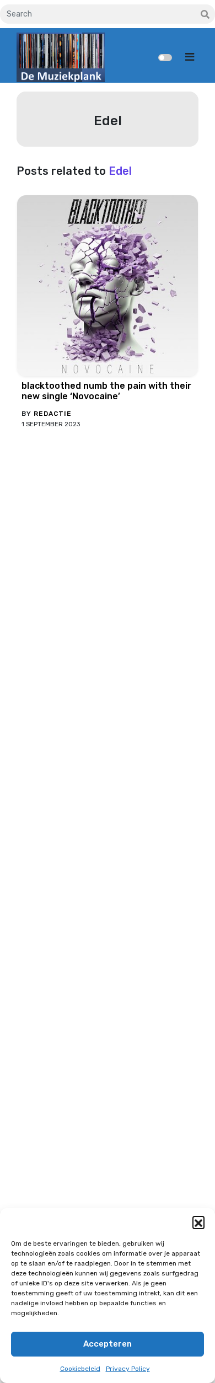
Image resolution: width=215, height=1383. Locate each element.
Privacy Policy (128, 1369)
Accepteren (107, 1344)
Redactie (53, 413)
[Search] (205, 14)
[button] (198, 1221)
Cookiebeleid (80, 1369)
